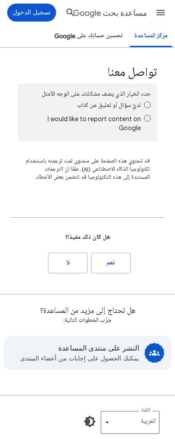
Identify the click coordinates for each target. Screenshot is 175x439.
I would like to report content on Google (94, 123)
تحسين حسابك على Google (88, 35)
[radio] (147, 104)
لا (68, 263)
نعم (111, 263)
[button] (160, 12)
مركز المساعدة (151, 35)
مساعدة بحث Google (110, 13)
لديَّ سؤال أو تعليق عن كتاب (109, 105)
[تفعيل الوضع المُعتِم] (90, 421)
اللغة (145, 410)
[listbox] (130, 422)
